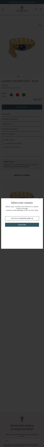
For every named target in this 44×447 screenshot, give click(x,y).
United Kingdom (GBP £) (22, 218)
